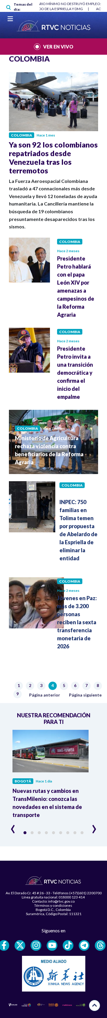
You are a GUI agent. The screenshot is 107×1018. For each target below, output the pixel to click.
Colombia (21, 135)
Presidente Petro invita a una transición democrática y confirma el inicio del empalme (75, 372)
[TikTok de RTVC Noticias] (68, 945)
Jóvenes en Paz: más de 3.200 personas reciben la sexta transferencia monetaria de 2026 (77, 622)
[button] (25, 833)
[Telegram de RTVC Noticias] (84, 945)
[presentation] (13, 826)
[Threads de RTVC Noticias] (100, 945)
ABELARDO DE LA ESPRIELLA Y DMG (54, 9)
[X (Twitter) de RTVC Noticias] (20, 945)
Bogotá (23, 781)
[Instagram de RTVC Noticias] (36, 945)
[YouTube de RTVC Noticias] (52, 945)
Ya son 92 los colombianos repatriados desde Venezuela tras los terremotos (53, 157)
